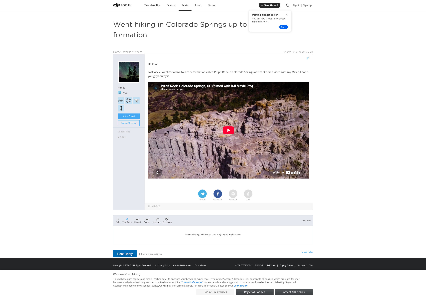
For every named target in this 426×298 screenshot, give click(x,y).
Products (171, 5)
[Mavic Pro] (121, 100)
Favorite (233, 199)
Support (301, 265)
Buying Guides (286, 265)
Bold (118, 222)
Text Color (127, 222)
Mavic (295, 72)
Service (211, 5)
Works (185, 5)
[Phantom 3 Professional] (136, 100)
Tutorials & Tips (152, 5)
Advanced (306, 220)
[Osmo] (121, 108)
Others (137, 52)
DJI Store (271, 265)
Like (248, 199)
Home (117, 52)
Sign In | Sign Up (302, 5)
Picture (147, 222)
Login (224, 234)
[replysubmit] (125, 253)
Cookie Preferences (182, 265)
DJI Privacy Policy (162, 265)
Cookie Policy (240, 285)
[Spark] (128, 100)
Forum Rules (200, 265)
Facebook (217, 199)
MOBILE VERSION (243, 265)
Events (198, 5)
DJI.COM (259, 265)
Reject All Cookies (254, 292)
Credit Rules (307, 251)
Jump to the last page (152, 253)
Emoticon (167, 222)
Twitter (202, 199)
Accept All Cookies (294, 292)
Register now (235, 234)
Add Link (156, 222)
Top (311, 265)
